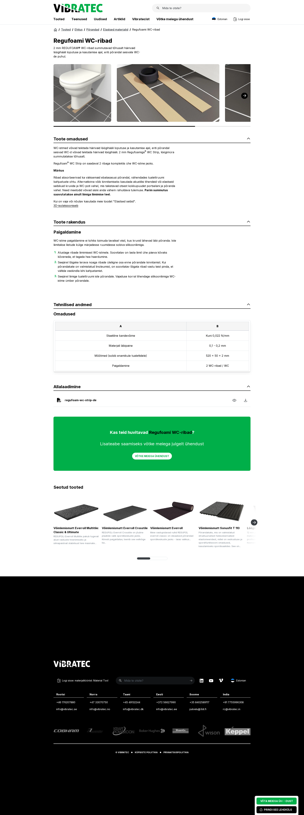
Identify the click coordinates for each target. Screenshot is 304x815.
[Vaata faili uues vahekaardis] (234, 400)
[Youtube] (211, 681)
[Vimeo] (221, 681)
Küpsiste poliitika (146, 752)
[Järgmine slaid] (254, 522)
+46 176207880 (65, 702)
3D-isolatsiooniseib (65, 205)
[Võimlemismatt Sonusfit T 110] (221, 511)
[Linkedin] (201, 681)
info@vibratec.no (100, 709)
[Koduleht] (78, 11)
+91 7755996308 (233, 702)
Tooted (66, 29)
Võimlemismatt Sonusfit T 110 (219, 528)
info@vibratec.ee (166, 709)
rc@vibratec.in (231, 709)
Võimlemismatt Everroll (166, 528)
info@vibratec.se (66, 709)
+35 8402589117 (199, 702)
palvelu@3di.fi (197, 709)
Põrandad (92, 29)
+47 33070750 (99, 702)
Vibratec (123, 752)
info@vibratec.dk (133, 709)
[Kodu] (55, 29)
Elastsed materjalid (115, 29)
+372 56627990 (166, 702)
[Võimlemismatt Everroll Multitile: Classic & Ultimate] (76, 511)
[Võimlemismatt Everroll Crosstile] (125, 511)
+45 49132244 (131, 702)
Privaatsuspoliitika (176, 752)
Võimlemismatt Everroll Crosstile (125, 528)
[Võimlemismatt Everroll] (173, 511)
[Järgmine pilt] (244, 96)
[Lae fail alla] (246, 400)
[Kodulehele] (72, 664)
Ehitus (79, 29)
